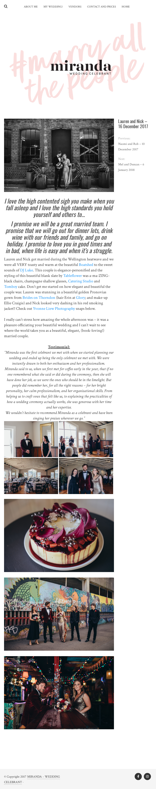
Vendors (74, 7)
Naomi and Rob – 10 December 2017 (131, 147)
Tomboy (10, 286)
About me (31, 7)
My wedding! (53, 7)
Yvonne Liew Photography (54, 308)
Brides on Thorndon (39, 297)
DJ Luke (26, 270)
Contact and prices (101, 7)
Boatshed (86, 264)
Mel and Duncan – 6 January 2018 (131, 167)
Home (126, 7)
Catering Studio (80, 281)
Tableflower (72, 275)
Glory (80, 297)
